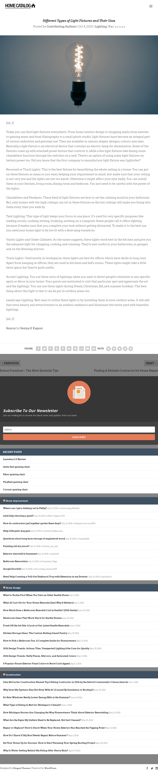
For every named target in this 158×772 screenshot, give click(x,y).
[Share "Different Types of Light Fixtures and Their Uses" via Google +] (51, 348)
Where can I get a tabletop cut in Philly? (25, 508)
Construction (13, 674)
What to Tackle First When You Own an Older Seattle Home (36, 595)
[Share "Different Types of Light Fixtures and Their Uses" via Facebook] (38, 348)
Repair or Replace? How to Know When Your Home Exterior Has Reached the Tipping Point (54, 728)
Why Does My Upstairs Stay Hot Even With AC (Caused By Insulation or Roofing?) (48, 690)
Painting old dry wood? (16, 546)
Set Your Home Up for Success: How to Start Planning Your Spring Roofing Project (49, 743)
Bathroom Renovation (15, 561)
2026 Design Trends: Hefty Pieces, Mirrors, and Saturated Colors (39, 656)
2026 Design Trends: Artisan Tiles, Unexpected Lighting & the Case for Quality (46, 648)
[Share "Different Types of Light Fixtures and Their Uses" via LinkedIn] (69, 348)
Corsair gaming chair (15, 489)
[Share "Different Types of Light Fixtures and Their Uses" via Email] (88, 348)
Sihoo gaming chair (14, 474)
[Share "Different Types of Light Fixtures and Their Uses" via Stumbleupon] (81, 348)
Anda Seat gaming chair (16, 467)
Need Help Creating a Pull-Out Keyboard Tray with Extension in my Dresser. (45, 576)
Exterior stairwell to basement (20, 554)
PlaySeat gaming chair (16, 482)
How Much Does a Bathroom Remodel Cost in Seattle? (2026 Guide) (40, 610)
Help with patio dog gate (16, 531)
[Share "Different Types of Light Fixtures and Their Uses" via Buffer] (75, 348)
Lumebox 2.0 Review (14, 459)
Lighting (101, 26)
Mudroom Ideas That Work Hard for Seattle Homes (32, 618)
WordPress (50, 768)
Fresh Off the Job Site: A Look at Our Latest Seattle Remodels (36, 625)
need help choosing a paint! (18, 516)
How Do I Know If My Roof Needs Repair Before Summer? (35, 735)
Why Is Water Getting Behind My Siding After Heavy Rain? (35, 750)
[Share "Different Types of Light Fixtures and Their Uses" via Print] (94, 348)
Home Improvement (17, 500)
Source (11, 328)
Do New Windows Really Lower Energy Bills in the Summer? (36, 697)
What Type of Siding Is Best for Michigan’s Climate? (32, 705)
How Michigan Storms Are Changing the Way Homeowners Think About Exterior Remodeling (55, 712)
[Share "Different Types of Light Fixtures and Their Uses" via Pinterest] (63, 348)
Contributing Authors (61, 26)
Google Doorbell (12, 569)
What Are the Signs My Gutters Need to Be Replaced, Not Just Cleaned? (42, 720)
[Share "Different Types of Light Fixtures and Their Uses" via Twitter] (44, 348)
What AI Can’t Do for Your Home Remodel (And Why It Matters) (38, 603)
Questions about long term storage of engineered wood (34, 538)
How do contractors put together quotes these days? (32, 523)
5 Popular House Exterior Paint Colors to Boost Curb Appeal (36, 663)
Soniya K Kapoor (31, 328)
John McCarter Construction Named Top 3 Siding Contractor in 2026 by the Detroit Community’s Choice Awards (65, 682)
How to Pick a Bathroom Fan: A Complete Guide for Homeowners (39, 640)
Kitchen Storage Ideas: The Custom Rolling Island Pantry (35, 633)
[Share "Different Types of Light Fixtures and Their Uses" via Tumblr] (57, 348)
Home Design (13, 587)
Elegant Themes (21, 768)
